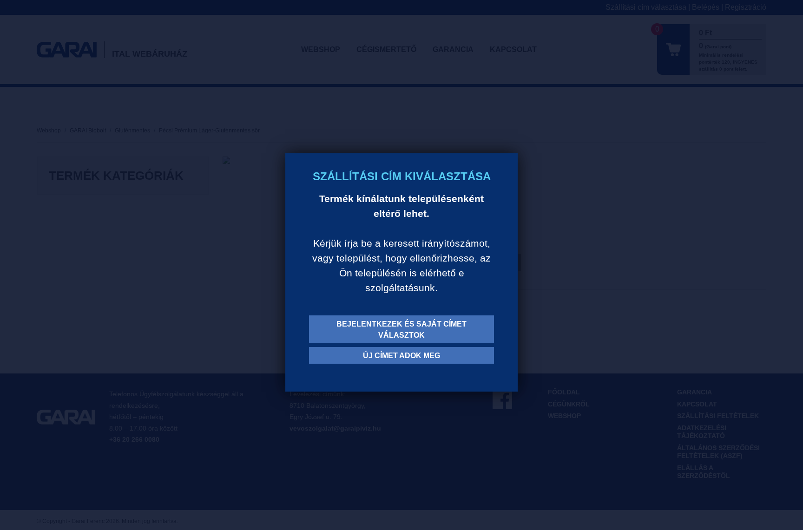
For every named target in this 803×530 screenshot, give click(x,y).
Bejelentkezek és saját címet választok (401, 329)
